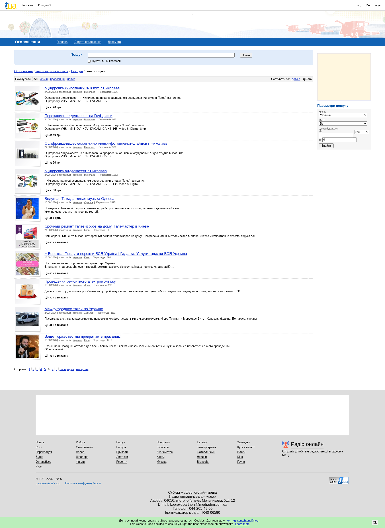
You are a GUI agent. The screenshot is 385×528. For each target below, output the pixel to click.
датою (296, 79)
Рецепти (121, 461)
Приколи (122, 452)
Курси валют (246, 447)
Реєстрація (373, 5)
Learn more (242, 524)
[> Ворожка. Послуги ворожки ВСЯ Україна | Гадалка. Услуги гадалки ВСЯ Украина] (28, 264)
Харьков (89, 312)
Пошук (120, 442)
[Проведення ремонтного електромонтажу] (28, 292)
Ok (375, 522)
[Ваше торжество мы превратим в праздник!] (28, 347)
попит (71, 79)
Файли (80, 461)
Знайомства (165, 452)
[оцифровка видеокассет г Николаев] (28, 182)
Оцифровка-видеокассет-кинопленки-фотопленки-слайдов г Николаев (106, 143)
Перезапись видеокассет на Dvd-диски (79, 115)
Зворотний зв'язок (48, 483)
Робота (80, 442)
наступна (82, 369)
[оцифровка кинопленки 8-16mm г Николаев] (28, 99)
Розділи (43, 5)
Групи (241, 461)
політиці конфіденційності (243, 520)
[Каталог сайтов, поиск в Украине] (338, 479)
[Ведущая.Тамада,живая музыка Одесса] (28, 209)
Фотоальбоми (206, 452)
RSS (39, 447)
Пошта (40, 442)
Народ (80, 452)
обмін (44, 79)
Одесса (88, 202)
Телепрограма (206, 447)
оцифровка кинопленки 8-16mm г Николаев (82, 88)
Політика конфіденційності (83, 483)
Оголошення (23, 71)
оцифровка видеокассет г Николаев (76, 171)
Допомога (114, 41)
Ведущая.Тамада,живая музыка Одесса (79, 198)
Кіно (240, 456)
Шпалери (82, 456)
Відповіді (203, 461)
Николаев (89, 91)
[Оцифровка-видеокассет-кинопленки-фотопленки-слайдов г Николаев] (28, 154)
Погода (121, 447)
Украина (77, 91)
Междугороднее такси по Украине (74, 309)
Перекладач (44, 452)
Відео (39, 456)
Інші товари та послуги (51, 71)
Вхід (357, 5)
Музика (161, 461)
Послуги (77, 71)
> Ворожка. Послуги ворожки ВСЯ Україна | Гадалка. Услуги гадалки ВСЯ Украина (116, 253)
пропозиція (57, 79)
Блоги (241, 452)
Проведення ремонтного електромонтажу (80, 281)
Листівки (122, 456)
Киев (87, 230)
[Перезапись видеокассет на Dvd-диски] (28, 126)
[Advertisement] (344, 77)
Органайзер (43, 461)
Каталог (202, 442)
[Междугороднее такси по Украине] (28, 320)
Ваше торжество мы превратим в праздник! (83, 336)
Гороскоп (163, 447)
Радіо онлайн (307, 444)
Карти (160, 456)
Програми (163, 442)
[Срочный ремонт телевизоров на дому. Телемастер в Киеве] (28, 237)
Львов (87, 285)
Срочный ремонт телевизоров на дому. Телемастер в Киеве (97, 226)
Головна (27, 5)
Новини (202, 456)
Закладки (243, 442)
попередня (66, 369)
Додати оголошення (87, 41)
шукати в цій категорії (106, 61)
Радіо (39, 466)
